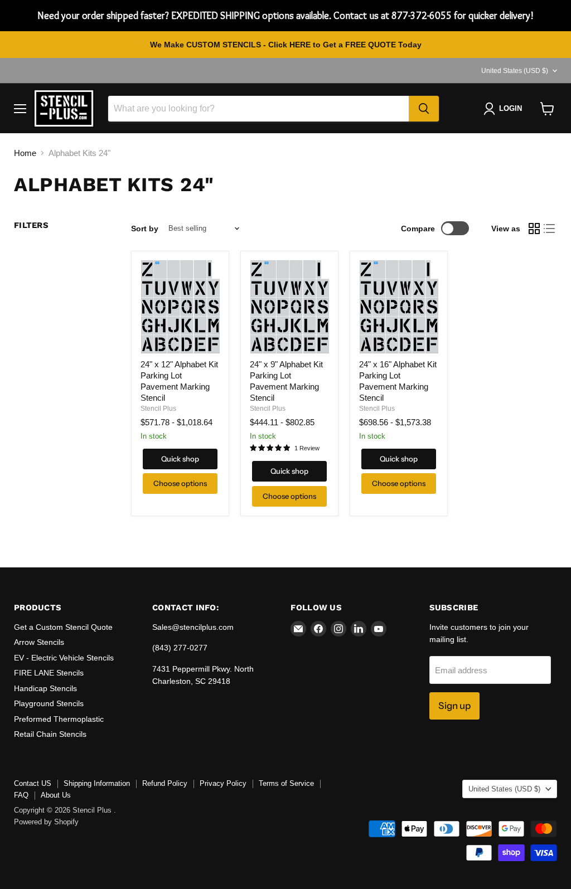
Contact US (32, 783)
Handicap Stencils (45, 688)
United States (514, 71)
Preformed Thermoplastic (59, 719)
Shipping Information (97, 783)
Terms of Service (286, 783)
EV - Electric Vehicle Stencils (64, 657)
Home (25, 153)
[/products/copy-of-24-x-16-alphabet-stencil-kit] (398, 306)
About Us (56, 795)
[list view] (550, 228)
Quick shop (180, 458)
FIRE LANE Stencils (49, 672)
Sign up (454, 705)
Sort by (144, 228)
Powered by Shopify (46, 822)
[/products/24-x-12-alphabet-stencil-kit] (180, 306)
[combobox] (258, 109)
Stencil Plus (158, 408)
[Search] (424, 109)
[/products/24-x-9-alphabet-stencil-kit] (289, 306)
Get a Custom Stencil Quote (63, 627)
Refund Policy (164, 783)
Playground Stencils (49, 703)
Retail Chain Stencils (50, 734)
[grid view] (534, 228)
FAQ (21, 795)
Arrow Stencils (39, 642)
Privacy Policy (223, 783)
